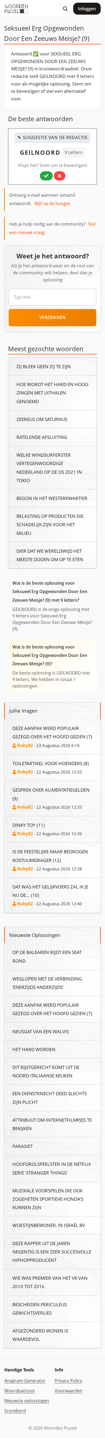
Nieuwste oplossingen (26, 1401)
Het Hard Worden (33, 1049)
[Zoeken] (65, 9)
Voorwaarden (68, 1391)
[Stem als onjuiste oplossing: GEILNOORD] (59, 175)
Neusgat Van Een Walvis (40, 1031)
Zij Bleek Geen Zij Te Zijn (43, 366)
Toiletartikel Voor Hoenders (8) (50, 763)
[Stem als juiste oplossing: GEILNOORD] (46, 175)
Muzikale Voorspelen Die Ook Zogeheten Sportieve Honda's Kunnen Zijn (47, 1198)
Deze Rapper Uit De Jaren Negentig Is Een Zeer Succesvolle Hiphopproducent (51, 1251)
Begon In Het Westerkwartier (52, 498)
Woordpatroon (19, 1391)
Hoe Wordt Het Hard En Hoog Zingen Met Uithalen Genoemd (52, 392)
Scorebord (15, 1411)
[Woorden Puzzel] (16, 9)
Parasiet (22, 1146)
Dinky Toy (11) (28, 825)
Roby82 (24, 745)
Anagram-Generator (25, 1381)
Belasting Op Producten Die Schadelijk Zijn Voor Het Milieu (49, 524)
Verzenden (52, 317)
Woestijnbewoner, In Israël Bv (48, 1225)
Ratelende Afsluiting (41, 437)
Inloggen (87, 9)
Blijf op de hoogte (52, 203)
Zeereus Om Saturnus (41, 419)
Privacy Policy (68, 1381)
